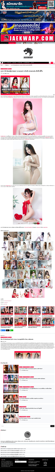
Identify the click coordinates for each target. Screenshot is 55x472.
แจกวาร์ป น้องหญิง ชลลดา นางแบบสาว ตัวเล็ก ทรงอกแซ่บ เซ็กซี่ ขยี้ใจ (22, 71)
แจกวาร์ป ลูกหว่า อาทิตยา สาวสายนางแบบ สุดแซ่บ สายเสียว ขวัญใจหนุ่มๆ (32, 378)
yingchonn (38, 227)
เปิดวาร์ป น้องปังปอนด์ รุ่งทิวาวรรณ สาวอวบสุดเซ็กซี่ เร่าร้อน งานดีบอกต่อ (17, 339)
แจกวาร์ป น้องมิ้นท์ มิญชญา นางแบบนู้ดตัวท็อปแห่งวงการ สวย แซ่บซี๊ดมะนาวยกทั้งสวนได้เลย (35, 388)
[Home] (1, 63)
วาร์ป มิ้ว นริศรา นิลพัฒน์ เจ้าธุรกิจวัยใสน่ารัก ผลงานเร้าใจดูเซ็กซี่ (30, 408)
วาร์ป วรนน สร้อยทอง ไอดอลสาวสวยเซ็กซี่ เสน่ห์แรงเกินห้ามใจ (34, 327)
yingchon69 (45, 227)
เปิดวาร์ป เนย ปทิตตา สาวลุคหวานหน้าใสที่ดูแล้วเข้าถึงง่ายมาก (10, 456)
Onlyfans (32, 62)
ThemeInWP (32, 470)
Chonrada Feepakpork (28, 227)
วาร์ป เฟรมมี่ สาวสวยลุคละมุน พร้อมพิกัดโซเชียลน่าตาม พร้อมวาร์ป (34, 316)
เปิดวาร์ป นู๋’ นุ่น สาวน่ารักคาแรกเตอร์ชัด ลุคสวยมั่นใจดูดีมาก (10, 454)
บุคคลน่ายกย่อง (14, 62)
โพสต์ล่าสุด (9, 68)
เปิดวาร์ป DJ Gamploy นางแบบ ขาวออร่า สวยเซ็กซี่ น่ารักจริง (30, 418)
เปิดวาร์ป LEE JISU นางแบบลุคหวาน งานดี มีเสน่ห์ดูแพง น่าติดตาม (7, 327)
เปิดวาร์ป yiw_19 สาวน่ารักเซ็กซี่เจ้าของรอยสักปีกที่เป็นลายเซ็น (28, 43)
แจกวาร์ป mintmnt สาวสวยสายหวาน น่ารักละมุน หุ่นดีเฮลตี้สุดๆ (47, 316)
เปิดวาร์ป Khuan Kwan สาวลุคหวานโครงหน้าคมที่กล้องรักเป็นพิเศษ (39, 43)
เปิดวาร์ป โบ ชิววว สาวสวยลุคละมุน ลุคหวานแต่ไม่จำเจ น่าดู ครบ (10, 448)
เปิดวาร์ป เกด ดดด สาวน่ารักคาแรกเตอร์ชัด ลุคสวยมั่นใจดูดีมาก (10, 450)
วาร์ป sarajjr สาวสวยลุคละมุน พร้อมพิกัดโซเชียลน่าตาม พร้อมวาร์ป (7, 316)
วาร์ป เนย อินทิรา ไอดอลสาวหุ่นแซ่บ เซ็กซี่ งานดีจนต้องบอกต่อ (48, 327)
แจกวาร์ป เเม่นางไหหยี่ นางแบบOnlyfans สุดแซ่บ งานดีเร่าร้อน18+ (30, 368)
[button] (50, 63)
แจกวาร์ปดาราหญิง (20, 62)
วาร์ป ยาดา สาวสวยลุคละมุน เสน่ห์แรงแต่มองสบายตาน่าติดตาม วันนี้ (20, 316)
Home (4, 62)
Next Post (2, 335)
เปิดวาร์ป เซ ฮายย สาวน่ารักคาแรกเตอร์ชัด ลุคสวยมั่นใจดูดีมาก (10, 452)
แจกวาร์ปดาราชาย (9, 62)
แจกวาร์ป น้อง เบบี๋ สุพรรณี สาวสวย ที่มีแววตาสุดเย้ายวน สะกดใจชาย (31, 398)
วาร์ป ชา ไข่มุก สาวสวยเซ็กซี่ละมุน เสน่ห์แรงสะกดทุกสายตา (20, 327)
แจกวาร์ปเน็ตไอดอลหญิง (26, 62)
